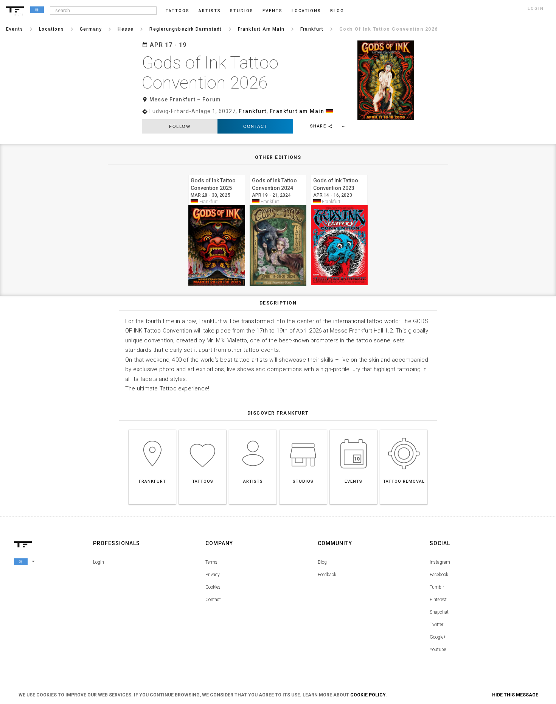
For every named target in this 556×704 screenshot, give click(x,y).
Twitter (436, 624)
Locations (306, 10)
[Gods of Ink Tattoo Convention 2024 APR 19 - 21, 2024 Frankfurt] (278, 174)
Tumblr (437, 587)
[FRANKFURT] (152, 429)
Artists (210, 10)
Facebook (439, 574)
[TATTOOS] (202, 429)
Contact (255, 126)
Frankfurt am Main (297, 111)
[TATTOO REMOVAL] (404, 429)
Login (98, 562)
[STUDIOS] (303, 429)
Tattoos (177, 10)
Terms (211, 562)
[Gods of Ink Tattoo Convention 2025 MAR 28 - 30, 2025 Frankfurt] (216, 174)
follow (179, 126)
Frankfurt (253, 111)
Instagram (440, 562)
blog (337, 10)
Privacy (212, 574)
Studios (241, 10)
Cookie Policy (367, 695)
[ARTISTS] (253, 429)
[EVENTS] (353, 429)
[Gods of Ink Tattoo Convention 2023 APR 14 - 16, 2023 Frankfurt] (339, 174)
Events (272, 10)
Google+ (438, 637)
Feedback (327, 574)
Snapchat (439, 612)
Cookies (213, 587)
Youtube (438, 649)
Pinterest (438, 599)
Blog (322, 562)
